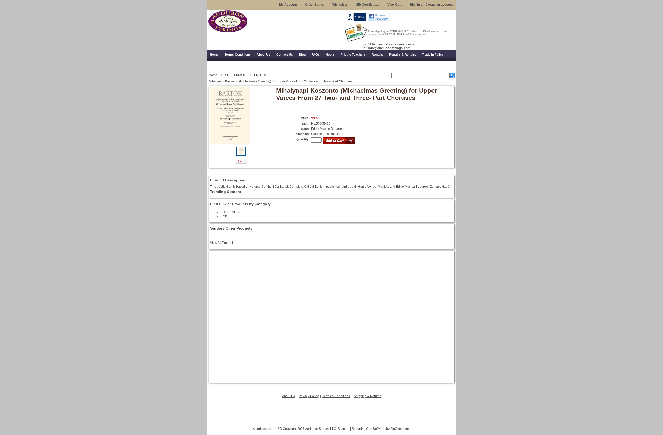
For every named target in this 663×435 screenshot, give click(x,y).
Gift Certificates (367, 4)
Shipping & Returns (367, 396)
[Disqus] (331, 316)
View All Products (222, 243)
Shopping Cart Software (368, 429)
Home (213, 75)
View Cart (394, 4)
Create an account (439, 4)
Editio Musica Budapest (327, 129)
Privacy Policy (309, 396)
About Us (288, 396)
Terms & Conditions (336, 396)
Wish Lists (340, 4)
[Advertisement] (331, 411)
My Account (288, 4)
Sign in (415, 4)
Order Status (314, 4)
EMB (257, 75)
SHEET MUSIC (235, 75)
